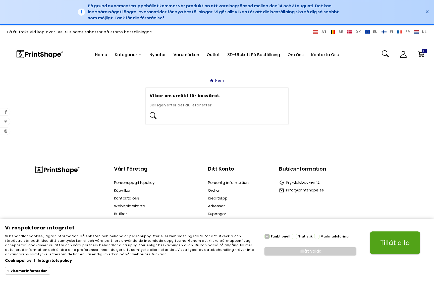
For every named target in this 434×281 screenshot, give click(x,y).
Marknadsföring (334, 236)
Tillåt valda (310, 251)
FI (391, 31)
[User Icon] (403, 54)
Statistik (305, 236)
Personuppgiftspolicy (134, 182)
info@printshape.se (305, 190)
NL (424, 31)
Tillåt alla (395, 242)
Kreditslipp (218, 198)
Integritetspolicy (55, 260)
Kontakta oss (126, 198)
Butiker (120, 213)
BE (341, 31)
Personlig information (228, 182)
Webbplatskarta (129, 206)
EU (375, 31)
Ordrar (214, 190)
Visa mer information (29, 271)
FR (407, 31)
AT (324, 31)
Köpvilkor (122, 190)
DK (358, 31)
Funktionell (280, 236)
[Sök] (385, 54)
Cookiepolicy (18, 260)
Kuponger (217, 213)
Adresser (216, 206)
